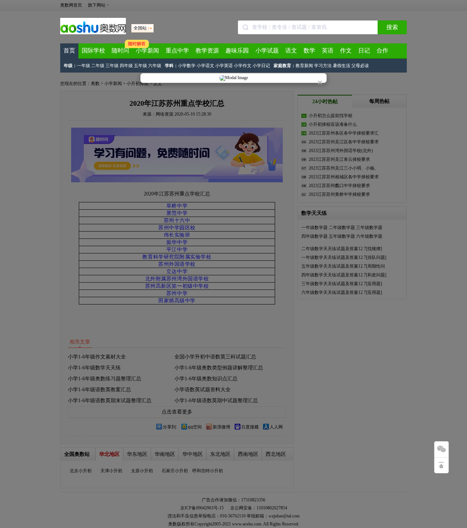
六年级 (154, 65)
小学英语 (224, 65)
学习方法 (323, 65)
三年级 (112, 65)
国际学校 (93, 50)
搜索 (392, 27)
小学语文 (205, 65)
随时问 (120, 50)
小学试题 (267, 50)
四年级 (126, 65)
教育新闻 (304, 65)
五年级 (140, 65)
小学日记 (261, 65)
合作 (382, 50)
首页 (69, 50)
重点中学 (177, 50)
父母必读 (360, 65)
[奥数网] (93, 32)
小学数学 (187, 65)
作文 (346, 50)
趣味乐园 (237, 50)
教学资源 (207, 50)
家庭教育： (285, 65)
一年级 (83, 65)
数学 (309, 50)
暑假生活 (341, 65)
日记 (364, 50)
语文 (291, 50)
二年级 (97, 65)
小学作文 (242, 65)
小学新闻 (147, 50)
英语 (327, 50)
